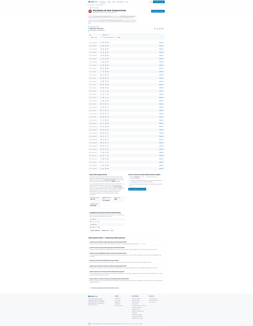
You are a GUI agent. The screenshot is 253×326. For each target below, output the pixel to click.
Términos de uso (152, 298)
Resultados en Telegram (137, 314)
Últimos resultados (136, 298)
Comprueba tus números (158, 11)
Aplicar (118, 37)
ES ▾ (151, 1)
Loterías (109, 1)
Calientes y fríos (105, 230)
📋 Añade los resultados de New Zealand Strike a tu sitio (105, 288)
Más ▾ (127, 2)
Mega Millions (118, 302)
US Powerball (118, 300)
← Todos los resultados (93, 7)
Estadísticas (134, 312)
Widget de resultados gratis (138, 311)
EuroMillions (117, 298)
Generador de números (137, 307)
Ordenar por (105, 34)
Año (90, 34)
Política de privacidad (153, 300)
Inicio (88, 5)
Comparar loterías (136, 309)
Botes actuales (135, 303)
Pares (112, 230)
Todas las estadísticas (95, 230)
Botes (113, 1)
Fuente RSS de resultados (137, 316)
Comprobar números (159, 1)
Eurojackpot (117, 303)
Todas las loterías (118, 305)
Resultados (102, 1)
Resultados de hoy (136, 300)
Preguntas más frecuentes (137, 318)
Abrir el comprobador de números (137, 189)
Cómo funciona (120, 1)
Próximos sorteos (135, 302)
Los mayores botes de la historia (139, 305)
